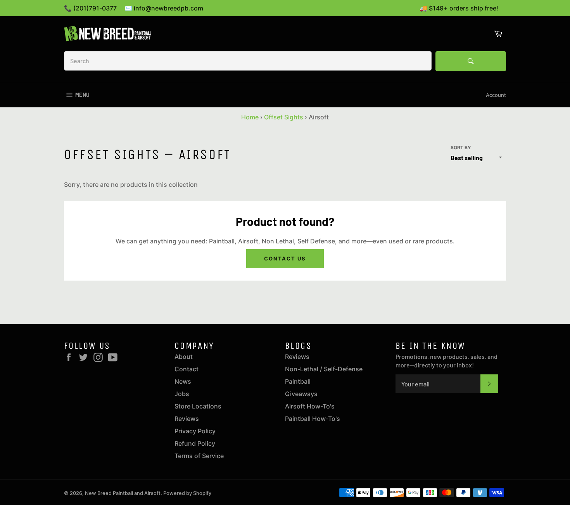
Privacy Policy (195, 431)
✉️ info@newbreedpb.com (163, 8)
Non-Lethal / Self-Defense (324, 369)
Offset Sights (283, 117)
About (183, 356)
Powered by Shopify (187, 493)
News (182, 381)
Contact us (285, 258)
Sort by (461, 147)
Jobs (181, 394)
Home (250, 117)
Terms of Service (199, 456)
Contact (186, 369)
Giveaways (301, 394)
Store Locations (197, 406)
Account (496, 95)
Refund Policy (194, 443)
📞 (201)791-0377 (90, 8)
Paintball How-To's (312, 418)
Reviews (186, 418)
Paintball (298, 381)
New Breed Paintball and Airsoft (123, 493)
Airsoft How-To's (310, 406)
